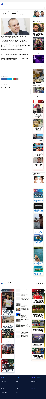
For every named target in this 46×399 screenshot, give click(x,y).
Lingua (17, 7)
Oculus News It (8, 397)
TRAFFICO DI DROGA (40, 21)
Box (16, 389)
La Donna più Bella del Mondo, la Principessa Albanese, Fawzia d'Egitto (25, 332)
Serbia (32, 384)
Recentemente (11, 7)
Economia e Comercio (4, 392)
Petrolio (2, 389)
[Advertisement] (16, 69)
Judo (16, 393)
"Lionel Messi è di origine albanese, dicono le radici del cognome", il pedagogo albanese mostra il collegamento (25, 315)
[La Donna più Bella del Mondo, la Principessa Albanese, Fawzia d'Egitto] (18, 332)
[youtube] (43, 1)
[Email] (17, 79)
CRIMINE (34, 21)
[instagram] (42, 283)
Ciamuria (2, 380)
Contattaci (39, 397)
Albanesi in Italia (3, 381)
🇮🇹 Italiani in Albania (36, 101)
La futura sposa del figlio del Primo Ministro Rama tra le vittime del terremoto (25, 309)
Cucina (6, 7)
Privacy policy (35, 397)
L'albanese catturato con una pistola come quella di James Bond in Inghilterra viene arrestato (25, 299)
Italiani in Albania (3, 382)
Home (3, 7)
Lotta (17, 392)
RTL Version (43, 397)
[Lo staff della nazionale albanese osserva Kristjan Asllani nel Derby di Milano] (18, 290)
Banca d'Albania (3, 391)
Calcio (21, 7)
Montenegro (33, 380)
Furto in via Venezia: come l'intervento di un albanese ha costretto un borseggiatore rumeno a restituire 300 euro (25, 320)
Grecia (32, 382)
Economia (17, 380)
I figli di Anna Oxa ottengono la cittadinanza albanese (25, 294)
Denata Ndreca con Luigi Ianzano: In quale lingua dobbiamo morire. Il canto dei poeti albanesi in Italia (25, 304)
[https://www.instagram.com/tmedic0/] (44, 283)
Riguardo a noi (26, 7)
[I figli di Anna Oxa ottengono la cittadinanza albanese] (18, 294)
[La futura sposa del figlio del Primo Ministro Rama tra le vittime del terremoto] (18, 309)
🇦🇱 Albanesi (41, 101)
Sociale (17, 382)
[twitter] (38, 283)
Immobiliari (2, 393)
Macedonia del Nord (34, 381)
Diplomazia (4, 76)
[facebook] (40, 1)
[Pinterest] (15, 79)
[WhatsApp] (13, 79)
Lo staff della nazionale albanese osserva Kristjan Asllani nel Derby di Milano (25, 290)
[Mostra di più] (18, 79)
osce (7, 76)
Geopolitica (2, 388)
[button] (44, 8)
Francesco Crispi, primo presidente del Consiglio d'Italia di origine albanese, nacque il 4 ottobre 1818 (25, 336)
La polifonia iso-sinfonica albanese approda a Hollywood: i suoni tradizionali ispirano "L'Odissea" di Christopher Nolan (25, 326)
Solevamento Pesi (18, 391)
